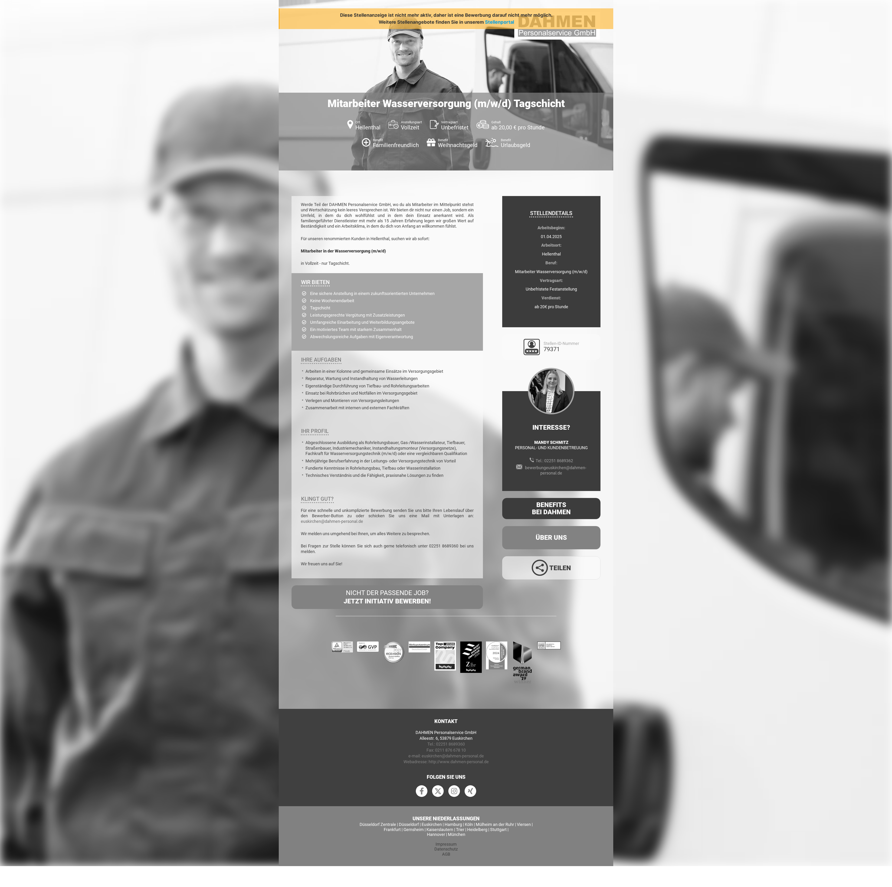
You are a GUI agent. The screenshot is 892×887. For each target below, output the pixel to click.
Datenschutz (446, 849)
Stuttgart (498, 829)
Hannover (436, 834)
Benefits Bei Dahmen (551, 508)
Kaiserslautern (439, 829)
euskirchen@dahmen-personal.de (332, 521)
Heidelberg (477, 829)
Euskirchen (432, 824)
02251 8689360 (450, 744)
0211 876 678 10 (450, 750)
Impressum (446, 844)
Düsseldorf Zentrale (378, 824)
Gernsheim (413, 829)
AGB (446, 854)
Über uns (551, 537)
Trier (460, 829)
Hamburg (453, 824)
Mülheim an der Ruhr (495, 824)
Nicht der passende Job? (387, 597)
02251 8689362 (558, 460)
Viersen (524, 824)
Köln (469, 824)
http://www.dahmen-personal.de (459, 761)
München (456, 834)
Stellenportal (499, 22)
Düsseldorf (409, 824)
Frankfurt (392, 829)
